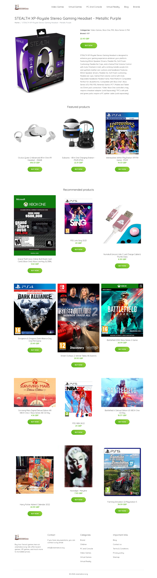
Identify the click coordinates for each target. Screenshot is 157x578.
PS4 (128, 30)
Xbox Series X (120, 30)
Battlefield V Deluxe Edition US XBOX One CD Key (122, 411)
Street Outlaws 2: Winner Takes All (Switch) (78, 356)
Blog (126, 7)
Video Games (57, 7)
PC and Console (94, 7)
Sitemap (116, 557)
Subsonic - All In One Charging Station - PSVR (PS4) (78, 159)
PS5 (112, 30)
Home (17, 23)
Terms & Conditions (120, 549)
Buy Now (88, 45)
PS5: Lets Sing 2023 (78, 240)
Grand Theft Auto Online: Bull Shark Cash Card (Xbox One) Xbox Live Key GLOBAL (35, 260)
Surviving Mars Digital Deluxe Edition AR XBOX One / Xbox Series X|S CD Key (34, 411)
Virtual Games (75, 7)
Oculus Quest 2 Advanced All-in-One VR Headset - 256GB (35, 159)
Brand (82, 540)
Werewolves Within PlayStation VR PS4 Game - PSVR (122, 159)
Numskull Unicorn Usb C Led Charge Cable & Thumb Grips (122, 255)
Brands (136, 7)
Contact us (117, 544)
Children (83, 544)
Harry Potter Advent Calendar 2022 (35, 504)
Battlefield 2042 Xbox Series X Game (122, 340)
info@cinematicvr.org (55, 548)
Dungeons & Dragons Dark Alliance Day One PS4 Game (35, 339)
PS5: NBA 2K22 (78, 423)
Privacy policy (118, 553)
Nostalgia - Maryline (78, 491)
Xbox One (106, 30)
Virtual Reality (113, 7)
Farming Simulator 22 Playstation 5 (122, 502)
